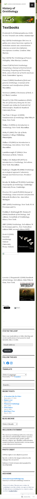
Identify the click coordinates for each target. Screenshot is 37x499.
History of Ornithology (10, 9)
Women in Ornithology (11, 404)
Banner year (8, 400)
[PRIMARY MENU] (32, 4)
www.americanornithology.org (12, 479)
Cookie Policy (13, 491)
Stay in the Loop (10, 331)
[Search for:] (18, 385)
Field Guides (8, 407)
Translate (17, 377)
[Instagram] (11, 363)
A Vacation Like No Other (12, 396)
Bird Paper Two (9, 411)
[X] (4, 363)
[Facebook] (7, 363)
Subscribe (7, 350)
